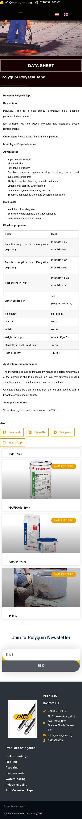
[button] (20, 13)
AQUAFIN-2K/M (17, 562)
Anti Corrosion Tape (19, 791)
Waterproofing (16, 779)
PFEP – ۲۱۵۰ (15, 454)
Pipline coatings (17, 756)
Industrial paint (16, 785)
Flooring (11, 762)
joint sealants (15, 774)
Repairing (12, 768)
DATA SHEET (41, 65)
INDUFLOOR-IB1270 (19, 508)
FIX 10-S (12, 616)
